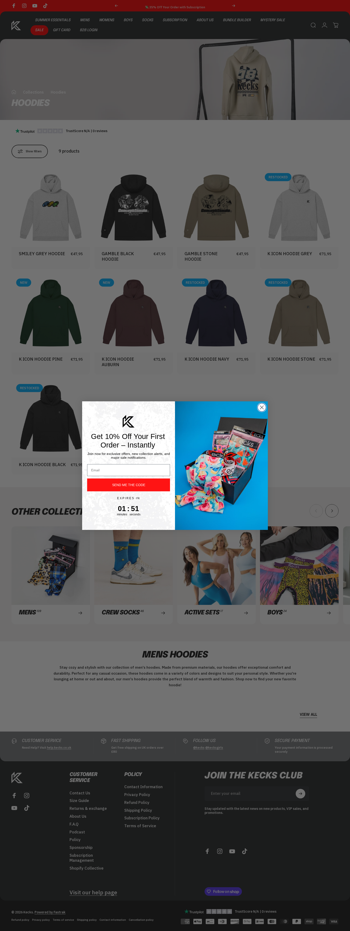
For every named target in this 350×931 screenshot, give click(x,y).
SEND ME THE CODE (128, 485)
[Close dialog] (262, 407)
